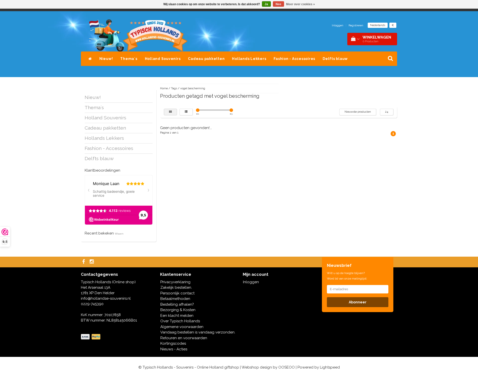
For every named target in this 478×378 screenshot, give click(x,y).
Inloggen (337, 25)
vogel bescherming (192, 88)
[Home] (90, 58)
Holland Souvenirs (163, 59)
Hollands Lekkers (249, 59)
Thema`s (128, 59)
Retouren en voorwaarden (183, 338)
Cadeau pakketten (206, 59)
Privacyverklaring (175, 282)
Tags (174, 88)
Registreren (356, 25)
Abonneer (357, 302)
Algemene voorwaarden (181, 327)
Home (164, 88)
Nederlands (377, 25)
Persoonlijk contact (177, 293)
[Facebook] (84, 262)
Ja (266, 4)
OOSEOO (286, 367)
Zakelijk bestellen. (176, 287)
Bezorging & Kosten (177, 310)
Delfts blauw (335, 59)
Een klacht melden (176, 315)
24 (386, 111)
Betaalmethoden (175, 298)
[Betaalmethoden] (91, 337)
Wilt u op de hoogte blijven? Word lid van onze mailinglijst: (347, 275)
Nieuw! (106, 59)
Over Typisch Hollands (180, 321)
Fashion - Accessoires (294, 59)
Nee (278, 4)
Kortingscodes (173, 343)
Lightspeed (330, 367)
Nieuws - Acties (173, 349)
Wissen (119, 233)
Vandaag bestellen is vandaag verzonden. (197, 332)
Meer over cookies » (300, 4)
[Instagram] (92, 262)
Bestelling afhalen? (177, 304)
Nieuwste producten (358, 111)
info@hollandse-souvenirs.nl (106, 298)
